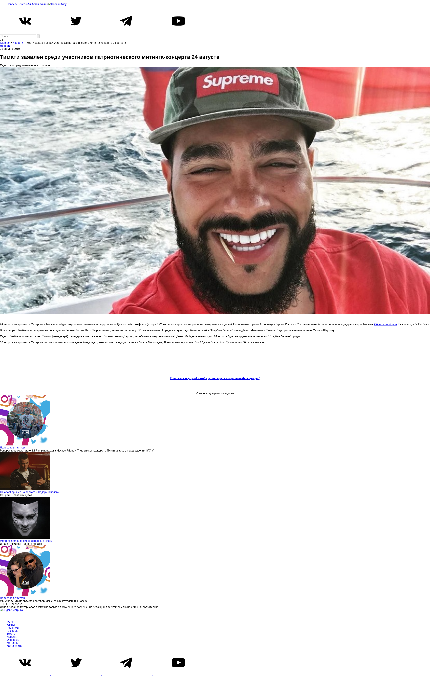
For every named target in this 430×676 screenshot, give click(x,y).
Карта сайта (14, 645)
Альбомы (33, 4)
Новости (12, 4)
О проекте (13, 639)
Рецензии (13, 627)
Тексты (22, 4)
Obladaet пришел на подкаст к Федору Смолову (29, 492)
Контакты (12, 642)
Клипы (44, 4)
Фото (10, 621)
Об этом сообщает (385, 324)
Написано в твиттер (12, 447)
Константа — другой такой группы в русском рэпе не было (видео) (215, 378)
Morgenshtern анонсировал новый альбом (26, 540)
